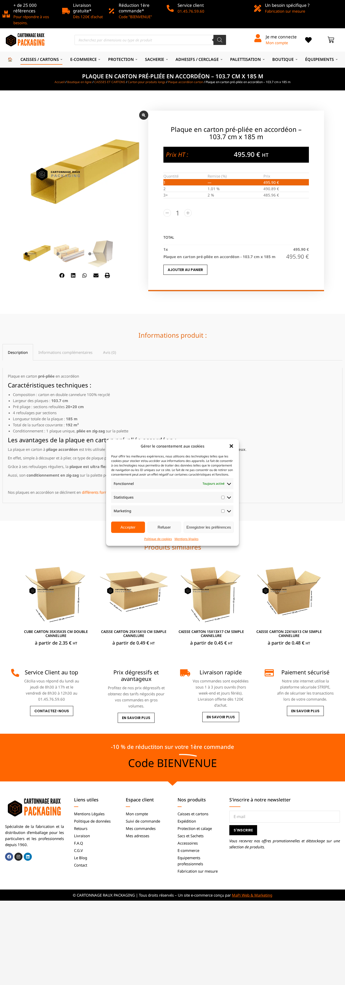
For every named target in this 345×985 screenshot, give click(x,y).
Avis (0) (109, 352)
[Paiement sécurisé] (269, 673)
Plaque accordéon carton (185, 82)
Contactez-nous (51, 710)
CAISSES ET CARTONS (109, 82)
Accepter (127, 527)
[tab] (18, 352)
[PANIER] (330, 39)
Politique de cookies (158, 539)
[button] (231, 446)
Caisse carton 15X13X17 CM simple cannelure (211, 633)
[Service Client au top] (15, 673)
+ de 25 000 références (25, 8)
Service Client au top (51, 672)
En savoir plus (136, 717)
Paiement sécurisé (305, 672)
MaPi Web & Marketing (252, 895)
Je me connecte (281, 37)
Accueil (60, 82)
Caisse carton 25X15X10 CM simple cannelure (133, 633)
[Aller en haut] (337, 977)
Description (18, 352)
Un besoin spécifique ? (287, 5)
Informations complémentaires (65, 352)
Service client (191, 5)
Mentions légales (187, 539)
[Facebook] (9, 857)
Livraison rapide (221, 672)
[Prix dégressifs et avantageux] (99, 673)
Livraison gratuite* (82, 8)
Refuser (164, 527)
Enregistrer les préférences (208, 527)
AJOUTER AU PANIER (185, 269)
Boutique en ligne (79, 82)
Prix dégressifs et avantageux (136, 675)
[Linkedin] (28, 857)
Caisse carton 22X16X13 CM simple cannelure (289, 633)
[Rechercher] (219, 40)
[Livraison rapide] (184, 673)
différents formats (97, 492)
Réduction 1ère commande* (134, 8)
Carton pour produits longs (146, 82)
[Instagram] (18, 857)
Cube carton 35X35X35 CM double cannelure (56, 633)
